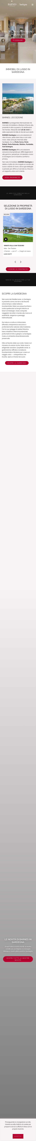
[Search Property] (2, 5)
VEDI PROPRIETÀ (12, 177)
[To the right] (20, 262)
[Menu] (32, 5)
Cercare (18, 40)
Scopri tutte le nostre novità (18, 959)
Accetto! (18, 1136)
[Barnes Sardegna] (14, 5)
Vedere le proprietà (18, 269)
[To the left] (15, 262)
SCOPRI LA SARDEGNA (16, 363)
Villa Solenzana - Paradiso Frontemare (14, 110)
